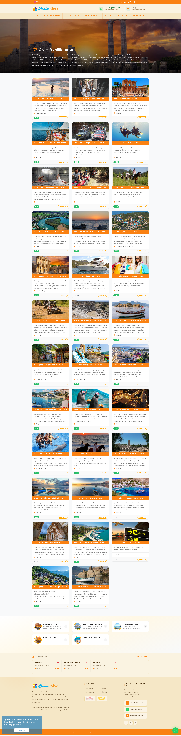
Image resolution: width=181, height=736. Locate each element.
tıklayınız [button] (19, 725)
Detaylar (62, 118)
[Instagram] (135, 723)
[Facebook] (126, 723)
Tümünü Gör (142, 657)
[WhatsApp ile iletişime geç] (175, 730)
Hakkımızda (89, 689)
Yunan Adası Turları (92, 16)
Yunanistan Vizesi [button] (139, 16)
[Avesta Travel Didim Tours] (102, 698)
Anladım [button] (22, 730)
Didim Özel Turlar (72, 16)
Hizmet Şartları (90, 692)
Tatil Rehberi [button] (122, 16)
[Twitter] (131, 723)
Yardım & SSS (106, 689)
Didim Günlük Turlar (52, 16)
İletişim (104, 692)
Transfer (108, 16)
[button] (36, 2)
